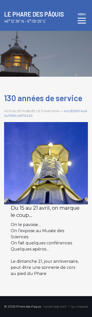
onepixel (82, 306)
